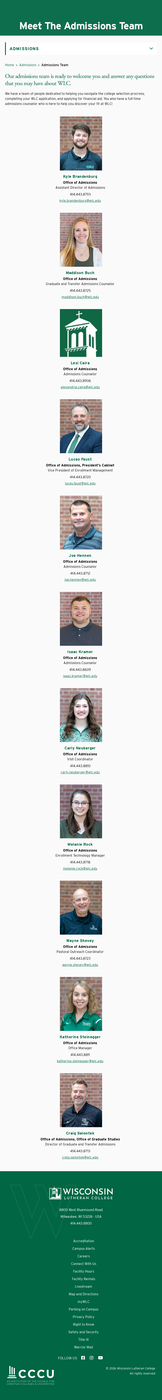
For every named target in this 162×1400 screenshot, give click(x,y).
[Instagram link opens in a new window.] (92, 1358)
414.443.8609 (80, 670)
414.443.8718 (80, 862)
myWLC (83, 1302)
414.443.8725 (80, 291)
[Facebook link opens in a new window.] (83, 1358)
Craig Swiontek (80, 1133)
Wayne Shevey (80, 941)
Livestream (83, 1287)
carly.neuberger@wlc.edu (80, 772)
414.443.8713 (80, 1151)
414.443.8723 (80, 959)
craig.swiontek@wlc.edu (80, 1157)
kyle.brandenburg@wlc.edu (80, 201)
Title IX (83, 1340)
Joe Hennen (80, 555)
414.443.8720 (80, 477)
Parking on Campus (83, 1309)
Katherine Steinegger (80, 1037)
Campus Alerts (83, 1249)
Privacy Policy (83, 1317)
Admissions (27, 65)
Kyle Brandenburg (80, 176)
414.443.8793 (80, 194)
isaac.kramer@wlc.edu (80, 676)
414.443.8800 (81, 1223)
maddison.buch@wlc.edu (80, 297)
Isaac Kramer (80, 652)
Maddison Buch (80, 273)
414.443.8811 (80, 1055)
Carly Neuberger (80, 748)
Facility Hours (83, 1271)
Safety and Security (83, 1332)
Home (9, 65)
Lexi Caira (80, 363)
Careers (83, 1256)
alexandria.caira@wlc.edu (80, 387)
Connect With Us (83, 1264)
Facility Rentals (83, 1279)
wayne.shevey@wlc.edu (80, 965)
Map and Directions (83, 1294)
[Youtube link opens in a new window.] (100, 1358)
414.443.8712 (80, 573)
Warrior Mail (83, 1347)
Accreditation (83, 1241)
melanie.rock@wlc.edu (80, 869)
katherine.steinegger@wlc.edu (80, 1061)
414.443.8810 (80, 766)
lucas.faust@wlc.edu (80, 483)
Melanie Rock (80, 844)
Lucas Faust (80, 459)
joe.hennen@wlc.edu (80, 580)
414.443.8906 (80, 381)
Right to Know (83, 1324)
